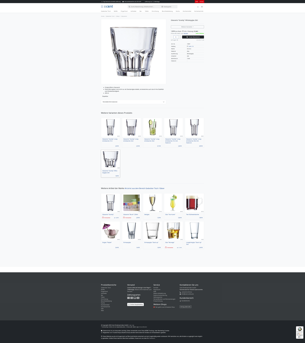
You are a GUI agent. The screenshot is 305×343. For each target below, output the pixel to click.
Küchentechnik (198, 11)
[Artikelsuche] (129, 7)
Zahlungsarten (157, 297)
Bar (141, 11)
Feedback (152, 338)
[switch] (299, 337)
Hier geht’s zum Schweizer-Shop (165, 307)
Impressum (156, 289)
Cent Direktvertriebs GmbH (188, 288)
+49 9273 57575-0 (186, 292)
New (102, 310)
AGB (154, 291)
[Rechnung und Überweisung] (138, 298)
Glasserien (124, 16)
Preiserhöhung (158, 301)
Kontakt (155, 288)
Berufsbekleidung (167, 11)
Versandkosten (143, 327)
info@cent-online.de (187, 294)
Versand (186, 33)
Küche (178, 11)
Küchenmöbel (187, 11)
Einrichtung (155, 11)
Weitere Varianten (187, 27)
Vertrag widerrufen (185, 306)
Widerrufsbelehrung (159, 293)
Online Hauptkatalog (136, 304)
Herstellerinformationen (110, 102)
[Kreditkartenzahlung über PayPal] (131, 298)
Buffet (116, 11)
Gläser (118, 16)
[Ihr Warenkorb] (201, 6)
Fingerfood (124, 11)
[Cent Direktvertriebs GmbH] (108, 6)
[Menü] (302, 327)
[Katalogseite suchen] (162, 7)
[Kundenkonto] (198, 6)
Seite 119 (191, 46)
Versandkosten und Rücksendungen (164, 299)
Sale (102, 308)
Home (102, 16)
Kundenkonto (185, 301)
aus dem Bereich (144, 188)
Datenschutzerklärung (160, 295)
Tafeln (147, 11)
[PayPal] (128, 298)
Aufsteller (133, 11)
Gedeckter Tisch (106, 11)
